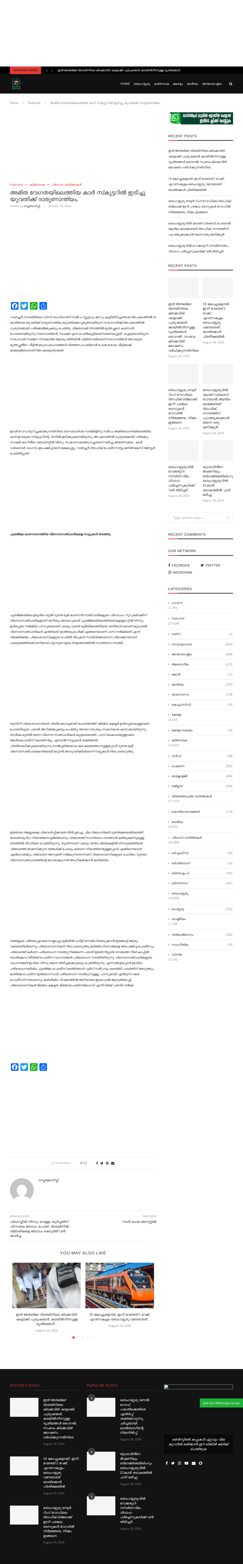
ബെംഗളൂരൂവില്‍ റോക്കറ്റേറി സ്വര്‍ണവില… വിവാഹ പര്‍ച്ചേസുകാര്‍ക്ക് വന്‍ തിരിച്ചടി (181, 478)
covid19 (177, 603)
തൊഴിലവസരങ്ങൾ (202, 811)
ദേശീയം (192, 83)
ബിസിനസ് (202, 883)
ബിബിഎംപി (202, 873)
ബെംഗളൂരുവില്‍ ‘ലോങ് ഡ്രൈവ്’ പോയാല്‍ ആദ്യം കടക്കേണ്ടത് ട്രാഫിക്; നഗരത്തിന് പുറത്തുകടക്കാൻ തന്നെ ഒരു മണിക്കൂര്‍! (199, 228)
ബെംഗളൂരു (142, 83)
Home (125, 83)
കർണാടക (161, 83)
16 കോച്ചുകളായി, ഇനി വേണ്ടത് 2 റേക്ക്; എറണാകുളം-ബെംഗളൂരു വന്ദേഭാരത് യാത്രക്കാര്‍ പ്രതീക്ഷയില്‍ (196, 184)
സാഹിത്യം (202, 944)
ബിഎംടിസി (202, 853)
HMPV (202, 634)
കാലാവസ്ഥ (202, 694)
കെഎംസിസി (202, 704)
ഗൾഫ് (202, 756)
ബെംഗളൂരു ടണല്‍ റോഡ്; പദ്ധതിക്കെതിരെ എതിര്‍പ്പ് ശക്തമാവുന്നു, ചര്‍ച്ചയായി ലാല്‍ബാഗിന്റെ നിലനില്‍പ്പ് (134, 1416)
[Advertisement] (121, 33)
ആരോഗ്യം (202, 664)
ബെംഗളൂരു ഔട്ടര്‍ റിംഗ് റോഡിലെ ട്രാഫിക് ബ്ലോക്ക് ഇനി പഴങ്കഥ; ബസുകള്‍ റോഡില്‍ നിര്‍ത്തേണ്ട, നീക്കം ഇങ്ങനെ (199, 206)
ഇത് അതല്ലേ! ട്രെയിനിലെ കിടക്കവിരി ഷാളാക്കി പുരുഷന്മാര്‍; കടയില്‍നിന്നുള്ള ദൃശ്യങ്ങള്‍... (120, 70)
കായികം (202, 684)
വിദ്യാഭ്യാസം (202, 934)
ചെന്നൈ (202, 766)
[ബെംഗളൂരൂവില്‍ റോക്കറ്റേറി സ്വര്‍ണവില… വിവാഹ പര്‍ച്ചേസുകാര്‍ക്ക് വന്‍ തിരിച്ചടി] (183, 450)
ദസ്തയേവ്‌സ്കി (32, 206)
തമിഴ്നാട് (202, 786)
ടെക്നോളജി (202, 776)
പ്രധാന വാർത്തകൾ (66, 185)
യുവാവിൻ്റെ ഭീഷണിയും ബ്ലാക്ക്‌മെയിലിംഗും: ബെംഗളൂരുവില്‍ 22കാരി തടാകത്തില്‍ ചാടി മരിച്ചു (218, 481)
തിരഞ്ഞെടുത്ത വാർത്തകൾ (192, 796)
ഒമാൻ (202, 674)
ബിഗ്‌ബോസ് (202, 863)
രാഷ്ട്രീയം (179, 919)
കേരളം (178, 83)
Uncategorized (202, 644)
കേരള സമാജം (202, 730)
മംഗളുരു (202, 909)
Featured (34, 103)
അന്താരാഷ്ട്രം (212, 83)
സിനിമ (177, 954)
